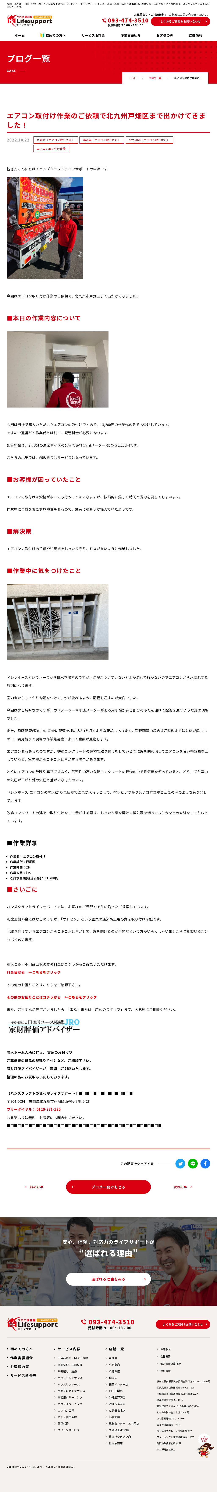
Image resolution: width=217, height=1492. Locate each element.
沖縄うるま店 (117, 1404)
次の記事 (180, 1187)
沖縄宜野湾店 (117, 1397)
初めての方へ (21, 1348)
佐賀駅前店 (116, 1443)
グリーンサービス (68, 1430)
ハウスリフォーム (69, 1384)
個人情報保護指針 (170, 1363)
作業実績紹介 (21, 1357)
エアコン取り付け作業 (51, 149)
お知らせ (165, 1349)
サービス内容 (69, 1348)
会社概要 (165, 1356)
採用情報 (165, 1371)
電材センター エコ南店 (124, 1423)
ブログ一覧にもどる (108, 1186)
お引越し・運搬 (67, 1371)
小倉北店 (114, 1417)
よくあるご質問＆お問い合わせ (180, 21)
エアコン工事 (66, 1410)
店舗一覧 (116, 1348)
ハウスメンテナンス (70, 1378)
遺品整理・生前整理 (70, 1365)
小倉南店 (114, 1365)
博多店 (113, 1378)
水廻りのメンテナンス (71, 1391)
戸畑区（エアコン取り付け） (55, 140)
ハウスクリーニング (70, 1404)
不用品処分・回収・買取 (73, 1358)
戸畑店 (113, 1358)
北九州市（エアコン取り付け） (149, 140)
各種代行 (63, 1423)
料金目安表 (16, 972)
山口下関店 (116, 1391)
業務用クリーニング (70, 1397)
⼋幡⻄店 (114, 1371)
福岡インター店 (118, 1384)
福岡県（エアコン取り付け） (102, 140)
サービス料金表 (23, 1375)
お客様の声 (19, 1366)
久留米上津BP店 (119, 1430)
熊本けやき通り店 (120, 1437)
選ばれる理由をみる (108, 1279)
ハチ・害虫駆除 (67, 1417)
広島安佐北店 (117, 1410)
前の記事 (36, 1187)
